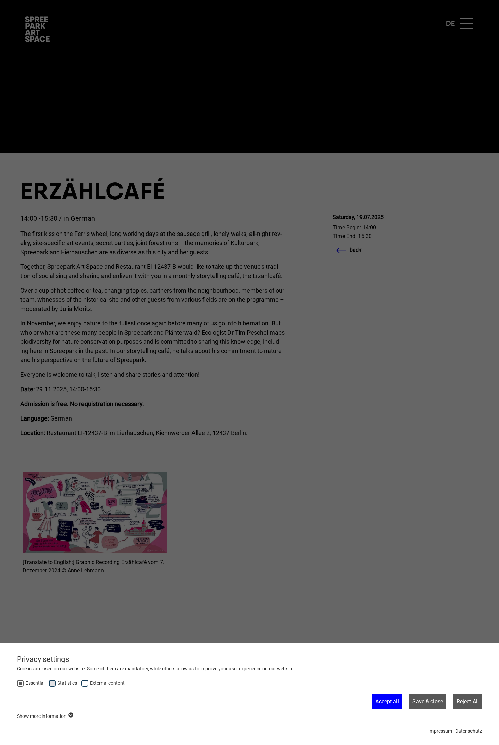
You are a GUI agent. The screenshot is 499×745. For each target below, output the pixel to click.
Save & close (427, 701)
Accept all (387, 701)
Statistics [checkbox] (67, 683)
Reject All (468, 701)
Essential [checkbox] (34, 683)
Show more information (42, 716)
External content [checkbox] (107, 683)
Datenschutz (468, 731)
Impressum (440, 731)
